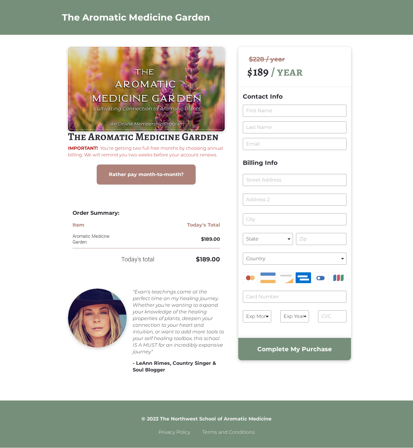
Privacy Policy (174, 432)
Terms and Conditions (228, 432)
